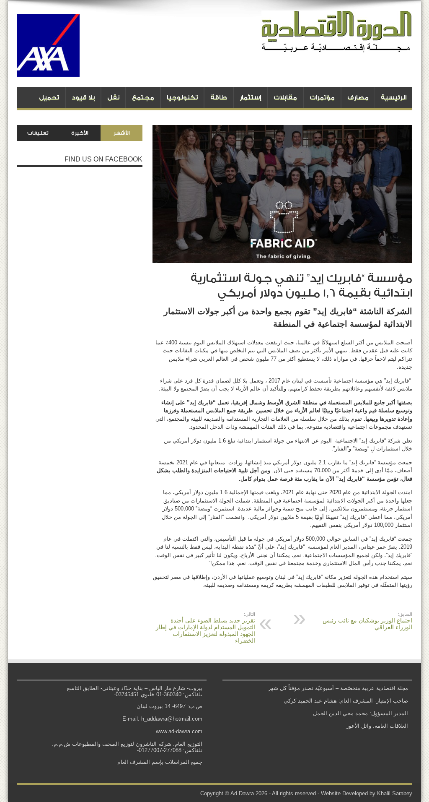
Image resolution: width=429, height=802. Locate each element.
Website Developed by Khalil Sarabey (366, 793)
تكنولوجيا (182, 97)
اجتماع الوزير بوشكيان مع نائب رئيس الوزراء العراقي (367, 621)
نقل (113, 97)
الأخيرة (79, 133)
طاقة (218, 97)
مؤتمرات (322, 97)
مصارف (358, 97)
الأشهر (122, 133)
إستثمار (250, 97)
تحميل (49, 97)
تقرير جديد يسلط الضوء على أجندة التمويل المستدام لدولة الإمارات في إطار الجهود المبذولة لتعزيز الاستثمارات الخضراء (205, 628)
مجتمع (143, 97)
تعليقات (38, 133)
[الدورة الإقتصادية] (336, 46)
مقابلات (285, 97)
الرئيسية (393, 97)
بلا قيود (83, 97)
